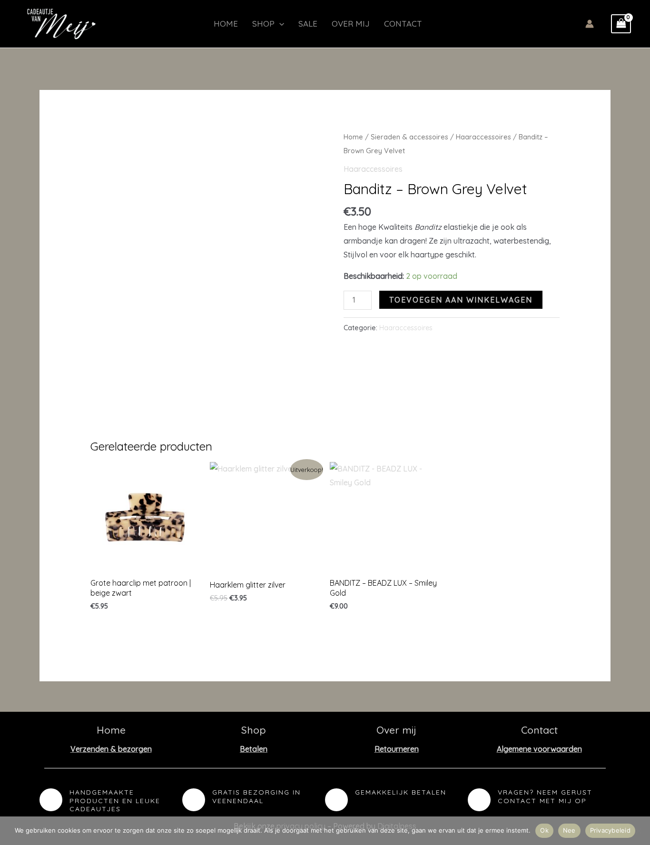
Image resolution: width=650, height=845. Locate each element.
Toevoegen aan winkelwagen (460, 300)
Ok (544, 830)
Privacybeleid (610, 830)
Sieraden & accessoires (409, 136)
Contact (403, 24)
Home (226, 24)
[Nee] (638, 830)
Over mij (351, 24)
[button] (279, 24)
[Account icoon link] (589, 24)
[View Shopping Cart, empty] (621, 23)
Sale (307, 24)
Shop (263, 24)
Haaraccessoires (483, 136)
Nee (569, 830)
